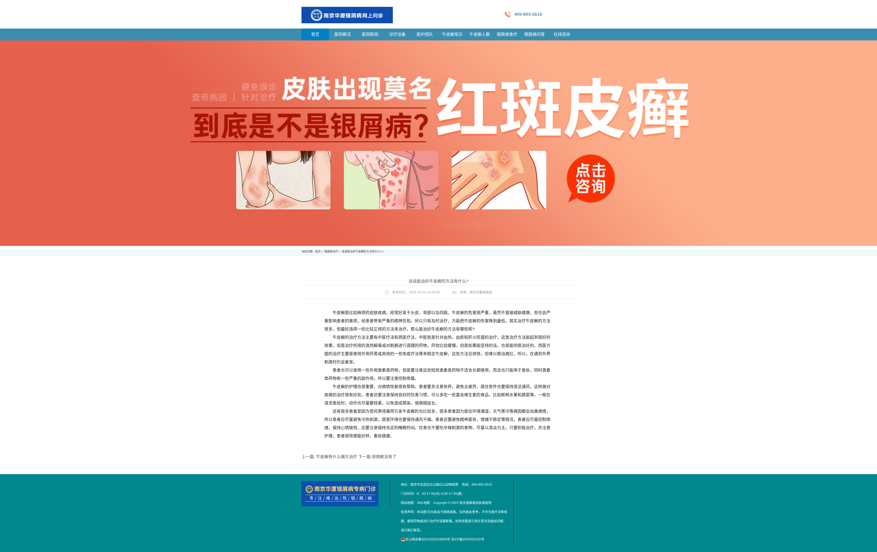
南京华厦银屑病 (481, 292)
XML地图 (423, 503)
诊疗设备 (397, 34)
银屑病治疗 (331, 251)
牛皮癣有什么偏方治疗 (336, 457)
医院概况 (342, 34)
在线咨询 (562, 34)
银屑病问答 (534, 34)
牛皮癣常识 (452, 34)
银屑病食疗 (507, 34)
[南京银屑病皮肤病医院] (347, 14)
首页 (318, 251)
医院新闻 (370, 34)
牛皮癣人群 (479, 34)
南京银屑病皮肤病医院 (475, 503)
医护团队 (425, 34)
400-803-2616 (528, 14)
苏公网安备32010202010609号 (427, 539)
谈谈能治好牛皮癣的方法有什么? (362, 251)
